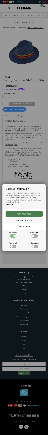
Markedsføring (35, 232)
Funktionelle (13, 243)
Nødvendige (13, 232)
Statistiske (35, 243)
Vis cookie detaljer (24, 226)
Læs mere (9, 204)
